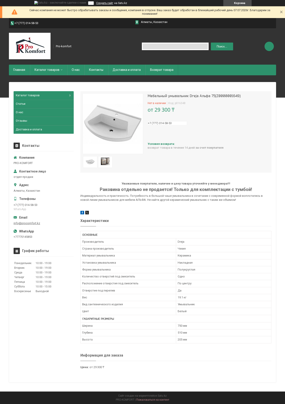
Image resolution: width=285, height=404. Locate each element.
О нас (76, 70)
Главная (19, 70)
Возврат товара (161, 70)
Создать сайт (104, 3)
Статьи (20, 103)
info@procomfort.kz (27, 223)
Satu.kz (162, 395)
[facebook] (82, 213)
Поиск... (222, 46)
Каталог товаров (47, 70)
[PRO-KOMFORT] (30, 46)
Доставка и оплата (127, 70)
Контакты (96, 70)
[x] (87, 213)
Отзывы (21, 120)
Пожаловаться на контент (152, 399)
